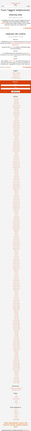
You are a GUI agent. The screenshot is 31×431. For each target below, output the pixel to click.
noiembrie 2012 (16, 244)
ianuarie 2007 (16, 362)
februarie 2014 (16, 219)
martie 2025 (16, 103)
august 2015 (16, 189)
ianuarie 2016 (16, 181)
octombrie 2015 (16, 186)
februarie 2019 (16, 134)
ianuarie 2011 (16, 281)
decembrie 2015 (16, 182)
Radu (16, 400)
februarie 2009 (16, 320)
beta (11, 47)
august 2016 (16, 169)
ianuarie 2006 (16, 382)
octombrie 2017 (16, 149)
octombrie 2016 (16, 165)
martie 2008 (16, 339)
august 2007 (16, 350)
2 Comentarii (27, 28)
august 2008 (16, 330)
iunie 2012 (16, 253)
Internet (8, 67)
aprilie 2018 (16, 139)
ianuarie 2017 (16, 160)
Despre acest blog (16, 73)
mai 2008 (16, 335)
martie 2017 (16, 157)
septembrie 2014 (16, 207)
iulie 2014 (16, 211)
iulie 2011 (16, 271)
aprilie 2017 (16, 155)
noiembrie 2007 (16, 345)
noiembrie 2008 (16, 325)
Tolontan (16, 402)
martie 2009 (16, 318)
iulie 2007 (16, 352)
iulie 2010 (16, 292)
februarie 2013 (16, 239)
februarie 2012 (16, 260)
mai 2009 (16, 315)
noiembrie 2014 (16, 204)
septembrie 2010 (16, 288)
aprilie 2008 (16, 337)
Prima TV (16, 414)
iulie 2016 (16, 171)
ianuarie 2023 (16, 123)
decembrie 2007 (16, 344)
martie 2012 (16, 258)
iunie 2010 (16, 293)
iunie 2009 (16, 313)
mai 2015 (16, 194)
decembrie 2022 (16, 125)
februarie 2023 (16, 122)
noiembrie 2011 (16, 265)
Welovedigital (16, 419)
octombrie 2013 (16, 226)
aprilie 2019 (16, 130)
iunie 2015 (16, 192)
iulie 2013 (16, 231)
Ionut (16, 395)
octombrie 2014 (16, 206)
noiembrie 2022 (16, 127)
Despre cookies (16, 74)
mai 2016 (16, 174)
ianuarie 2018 (16, 144)
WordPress (26, 430)
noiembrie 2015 (16, 184)
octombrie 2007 (16, 347)
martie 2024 (16, 110)
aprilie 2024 (16, 108)
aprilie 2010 (16, 297)
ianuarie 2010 (16, 302)
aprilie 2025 (16, 102)
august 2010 (16, 290)
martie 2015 (16, 197)
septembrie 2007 (16, 349)
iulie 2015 (16, 191)
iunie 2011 (16, 273)
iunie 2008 (16, 334)
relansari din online (15, 33)
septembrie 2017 (16, 150)
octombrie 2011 (16, 266)
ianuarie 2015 (16, 201)
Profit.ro (16, 416)
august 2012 (16, 250)
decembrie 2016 (16, 162)
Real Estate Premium (24, 43)
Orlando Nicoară (15, 3)
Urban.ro (16, 418)
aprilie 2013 (16, 236)
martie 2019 (16, 132)
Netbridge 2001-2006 (16, 390)
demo (28, 53)
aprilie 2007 (16, 357)
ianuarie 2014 (16, 221)
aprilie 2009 (16, 317)
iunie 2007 (16, 354)
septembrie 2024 (16, 107)
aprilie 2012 (16, 256)
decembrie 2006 (16, 364)
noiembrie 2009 (16, 305)
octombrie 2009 (16, 307)
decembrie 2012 (16, 243)
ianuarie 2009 (16, 322)
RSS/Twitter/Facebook (16, 78)
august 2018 (16, 135)
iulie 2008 (16, 332)
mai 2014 (16, 214)
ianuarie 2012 (16, 261)
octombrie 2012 (16, 246)
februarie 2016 (16, 179)
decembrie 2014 (16, 202)
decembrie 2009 (16, 303)
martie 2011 (16, 278)
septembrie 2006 (16, 369)
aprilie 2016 (16, 176)
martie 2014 (16, 218)
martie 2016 (16, 177)
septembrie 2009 (16, 308)
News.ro (16, 411)
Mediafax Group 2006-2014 (16, 388)
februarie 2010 (16, 300)
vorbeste (3, 23)
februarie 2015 (16, 199)
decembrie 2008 (16, 323)
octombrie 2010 (16, 286)
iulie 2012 (16, 251)
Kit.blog (16, 397)
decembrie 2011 (16, 263)
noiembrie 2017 (16, 147)
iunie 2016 (16, 172)
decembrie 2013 (16, 223)
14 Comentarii (27, 67)
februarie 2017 (16, 159)
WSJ (3, 53)
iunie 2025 (16, 100)
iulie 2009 (16, 312)
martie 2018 (16, 140)
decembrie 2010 (16, 283)
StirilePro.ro (12, 61)
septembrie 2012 (16, 248)
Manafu (16, 45)
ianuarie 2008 (16, 342)
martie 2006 (16, 379)
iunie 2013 (16, 233)
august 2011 (16, 270)
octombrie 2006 (16, 367)
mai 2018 (16, 137)
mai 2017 (16, 154)
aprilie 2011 (16, 276)
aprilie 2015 (16, 196)
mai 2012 (16, 255)
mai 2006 (16, 376)
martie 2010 (16, 298)
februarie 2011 (16, 280)
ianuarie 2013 (16, 241)
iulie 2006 (16, 372)
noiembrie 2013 (16, 224)
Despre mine (16, 76)
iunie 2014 (16, 213)
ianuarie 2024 (16, 112)
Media (7, 28)
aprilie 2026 (16, 98)
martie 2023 (16, 120)
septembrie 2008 (16, 328)
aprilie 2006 (16, 377)
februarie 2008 (16, 340)
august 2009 (16, 310)
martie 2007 (16, 359)
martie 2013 (16, 238)
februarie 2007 (16, 360)
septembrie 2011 (16, 268)
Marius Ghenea (16, 398)
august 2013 (16, 229)
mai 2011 (16, 275)
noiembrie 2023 (16, 113)
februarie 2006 (16, 381)
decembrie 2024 (16, 105)
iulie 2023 (16, 117)
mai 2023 (16, 118)
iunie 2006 (16, 374)
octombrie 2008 (16, 327)
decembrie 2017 (16, 145)
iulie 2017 (16, 152)
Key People (14, 43)
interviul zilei (15, 14)
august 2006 (16, 370)
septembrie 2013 (16, 228)
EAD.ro (16, 409)
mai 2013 (16, 234)
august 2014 (16, 209)
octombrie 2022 (16, 129)
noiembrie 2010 (16, 285)
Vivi (16, 404)
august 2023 (16, 115)
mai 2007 (16, 355)
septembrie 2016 (16, 167)
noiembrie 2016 (16, 164)
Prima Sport (16, 412)
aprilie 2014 (16, 216)
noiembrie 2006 (16, 365)
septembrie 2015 (16, 187)
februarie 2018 (16, 142)
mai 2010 (16, 295)
